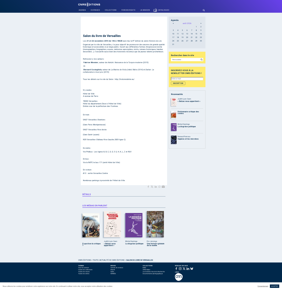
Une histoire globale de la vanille (155, 244)
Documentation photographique (153, 273)
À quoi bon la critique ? (91, 244)
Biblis (144, 267)
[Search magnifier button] (203, 10)
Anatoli (112, 269)
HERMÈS (113, 273)
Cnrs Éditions (84, 260)
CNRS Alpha (146, 269)
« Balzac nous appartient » (110, 244)
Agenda (82, 10)
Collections (111, 10)
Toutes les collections (85, 269)
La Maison (145, 10)
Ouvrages (95, 10)
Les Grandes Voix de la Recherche (154, 271)
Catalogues (163, 10)
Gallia (112, 271)
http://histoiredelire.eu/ (125, 79)
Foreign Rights (128, 10)
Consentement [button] (263, 286)
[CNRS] (179, 280)
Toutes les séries (83, 273)
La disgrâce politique (134, 244)
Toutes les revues (84, 271)
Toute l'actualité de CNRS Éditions (108, 260)
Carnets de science (116, 267)
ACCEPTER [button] (274, 286)
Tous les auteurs (83, 267)
